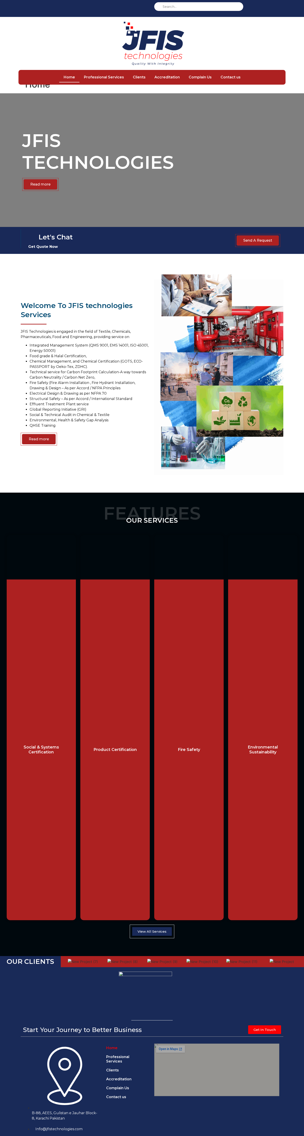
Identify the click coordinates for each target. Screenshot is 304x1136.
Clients (139, 77)
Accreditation (167, 77)
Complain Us (200, 77)
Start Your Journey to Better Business (82, 1030)
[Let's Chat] (32, 237)
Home (69, 77)
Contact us (231, 77)
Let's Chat (56, 237)
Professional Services (104, 77)
